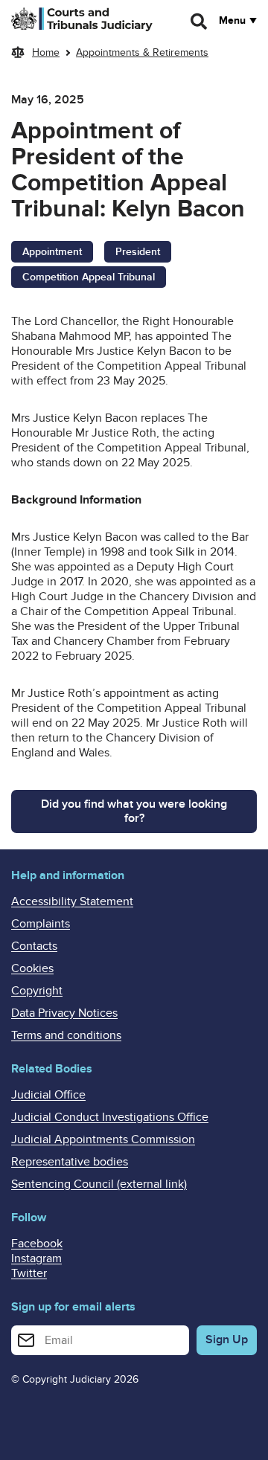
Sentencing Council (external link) (99, 1184)
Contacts (34, 946)
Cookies (32, 968)
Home (46, 52)
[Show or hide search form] (199, 21)
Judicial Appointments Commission (103, 1139)
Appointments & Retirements (142, 52)
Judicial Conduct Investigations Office (109, 1117)
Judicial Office (48, 1094)
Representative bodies (69, 1161)
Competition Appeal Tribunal (88, 277)
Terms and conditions (66, 1035)
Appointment (52, 251)
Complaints (40, 923)
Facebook (37, 1243)
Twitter (29, 1273)
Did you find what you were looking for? (134, 811)
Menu (232, 21)
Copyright (37, 990)
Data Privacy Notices (64, 1013)
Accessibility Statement (72, 901)
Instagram (36, 1258)
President (137, 251)
